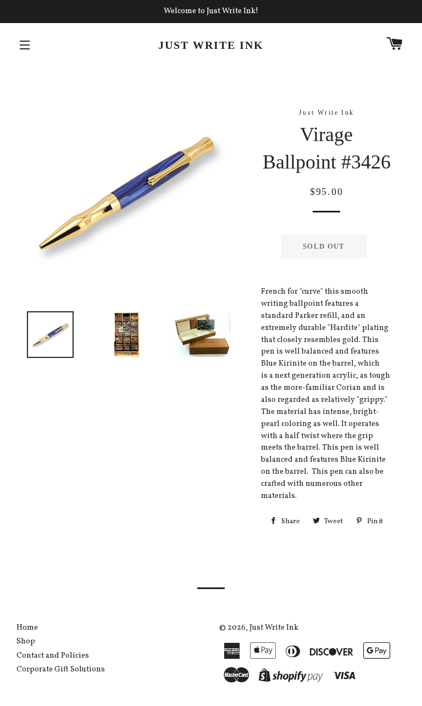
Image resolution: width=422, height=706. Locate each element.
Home (27, 628)
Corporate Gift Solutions (60, 669)
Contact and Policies (52, 656)
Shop (25, 641)
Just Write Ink (211, 45)
